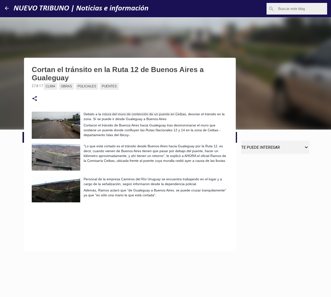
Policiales (87, 86)
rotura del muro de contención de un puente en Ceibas (144, 114)
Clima (50, 86)
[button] (35, 99)
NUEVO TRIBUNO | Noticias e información (81, 8)
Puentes (109, 86)
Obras (66, 86)
